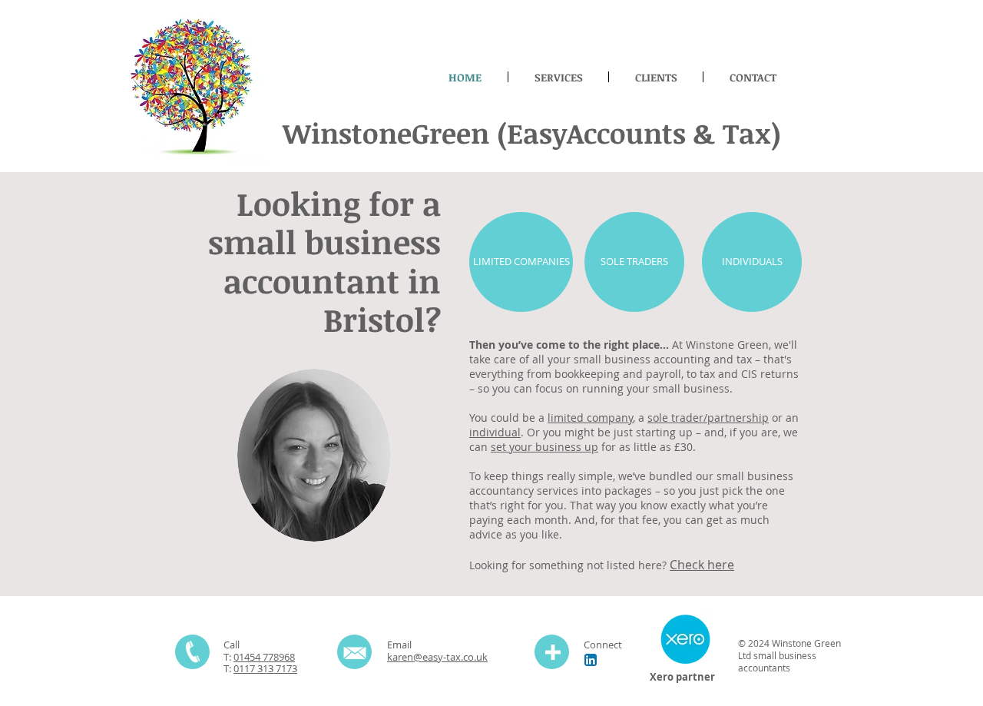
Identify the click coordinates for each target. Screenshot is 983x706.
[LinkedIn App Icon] (590, 660)
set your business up (544, 446)
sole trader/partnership (708, 417)
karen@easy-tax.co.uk (437, 657)
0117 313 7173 (265, 668)
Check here (702, 564)
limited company (590, 417)
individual (495, 432)
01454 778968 (264, 657)
